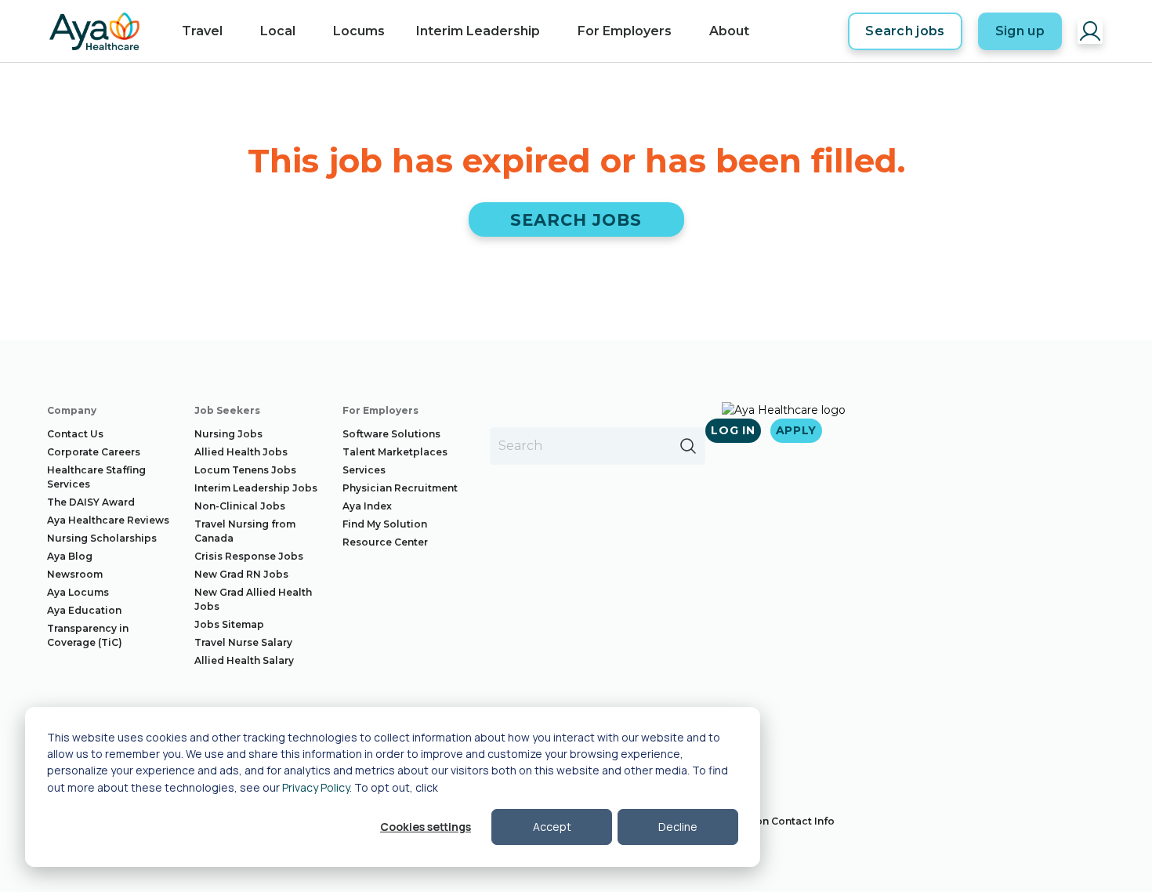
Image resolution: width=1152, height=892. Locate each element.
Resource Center (385, 542)
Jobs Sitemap (229, 624)
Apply (796, 430)
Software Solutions (391, 434)
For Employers (625, 31)
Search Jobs (576, 220)
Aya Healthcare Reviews (108, 520)
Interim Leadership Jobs (255, 488)
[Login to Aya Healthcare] (1090, 31)
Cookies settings (425, 826)
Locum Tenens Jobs (245, 470)
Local (277, 31)
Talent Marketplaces (394, 452)
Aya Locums (78, 592)
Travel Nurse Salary (243, 642)
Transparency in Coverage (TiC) (88, 635)
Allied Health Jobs (241, 452)
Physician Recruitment (400, 488)
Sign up (1020, 31)
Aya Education (84, 610)
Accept (552, 826)
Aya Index (367, 506)
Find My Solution (384, 524)
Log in (733, 430)
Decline (677, 826)
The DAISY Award (91, 502)
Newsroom (75, 574)
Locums (359, 31)
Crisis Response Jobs (248, 556)
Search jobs (905, 31)
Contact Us (75, 434)
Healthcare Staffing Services (96, 477)
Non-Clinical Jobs (239, 506)
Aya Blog (69, 556)
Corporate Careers (93, 452)
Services (364, 470)
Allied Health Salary (244, 660)
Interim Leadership (478, 31)
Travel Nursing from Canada (244, 531)
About (729, 31)
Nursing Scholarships (102, 538)
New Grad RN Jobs (241, 574)
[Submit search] (688, 446)
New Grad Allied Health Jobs (253, 599)
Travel (202, 31)
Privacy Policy (316, 787)
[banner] (94, 31)
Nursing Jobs (228, 434)
